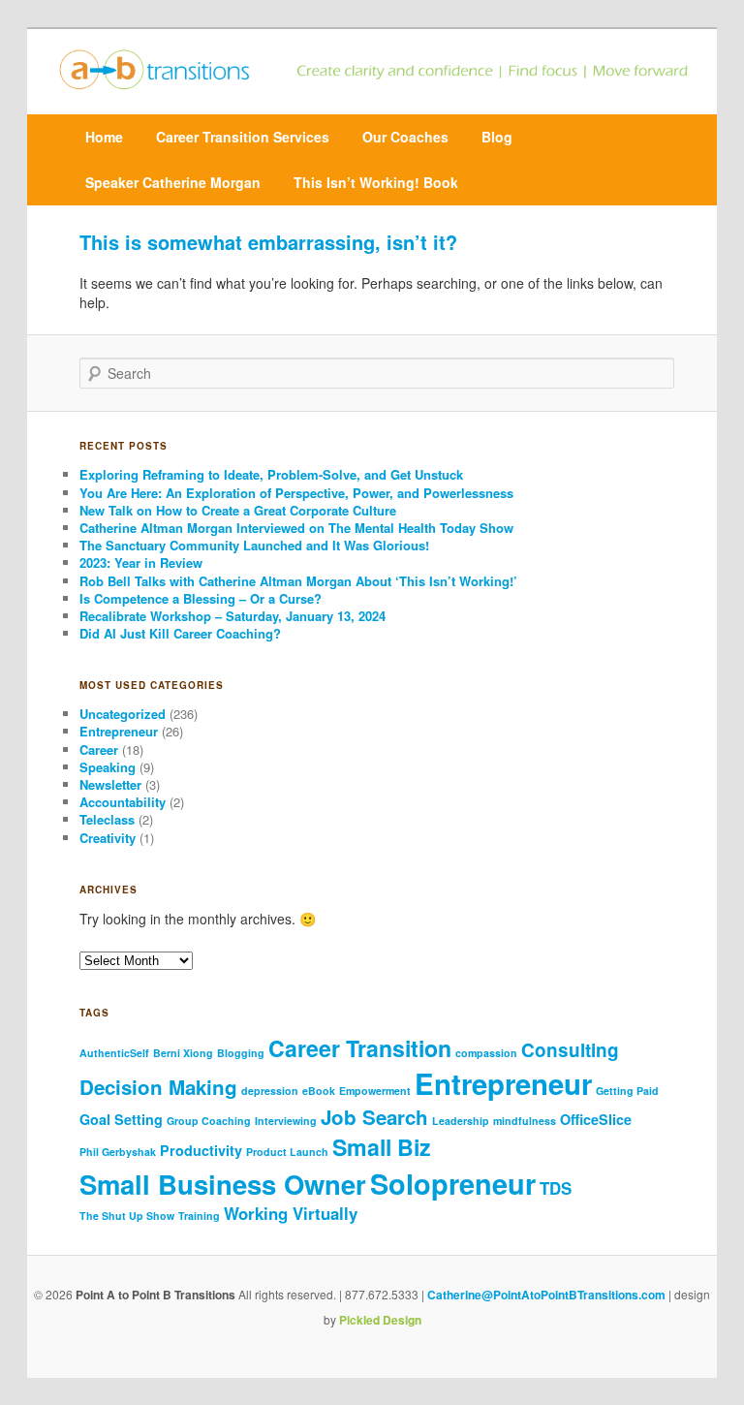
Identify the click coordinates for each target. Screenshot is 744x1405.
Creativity (107, 837)
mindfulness (524, 1120)
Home (104, 136)
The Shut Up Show (126, 1215)
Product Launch (287, 1151)
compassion (486, 1053)
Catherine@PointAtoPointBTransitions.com (546, 1294)
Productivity (201, 1150)
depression (269, 1090)
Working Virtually (290, 1213)
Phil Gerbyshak (117, 1151)
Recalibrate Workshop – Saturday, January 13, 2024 (232, 616)
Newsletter (110, 784)
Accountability (122, 802)
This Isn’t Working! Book (376, 182)
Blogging (240, 1053)
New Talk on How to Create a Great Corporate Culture (237, 510)
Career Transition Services (242, 136)
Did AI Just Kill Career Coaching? (182, 633)
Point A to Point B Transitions (155, 1294)
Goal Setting (121, 1119)
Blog (496, 136)
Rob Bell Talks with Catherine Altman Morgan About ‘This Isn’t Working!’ (298, 581)
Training (199, 1215)
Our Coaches (405, 136)
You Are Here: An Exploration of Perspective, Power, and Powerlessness (296, 493)
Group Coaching (209, 1120)
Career (98, 749)
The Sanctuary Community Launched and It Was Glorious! (256, 545)
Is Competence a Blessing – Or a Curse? (200, 598)
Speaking (107, 767)
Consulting (570, 1050)
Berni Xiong (183, 1053)
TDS (556, 1188)
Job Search (374, 1117)
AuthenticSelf (114, 1053)
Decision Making (158, 1087)
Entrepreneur (118, 731)
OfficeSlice (596, 1119)
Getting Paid (627, 1090)
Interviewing (286, 1120)
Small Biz (381, 1147)
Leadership (460, 1120)
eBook (318, 1090)
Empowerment (375, 1090)
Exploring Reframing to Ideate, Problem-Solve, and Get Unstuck (273, 474)
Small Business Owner (222, 1183)
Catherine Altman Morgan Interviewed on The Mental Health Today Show (296, 527)
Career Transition (359, 1048)
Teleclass (107, 819)
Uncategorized (122, 713)
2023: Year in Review (140, 562)
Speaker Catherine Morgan (173, 182)
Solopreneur (453, 1183)
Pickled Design (380, 1319)
